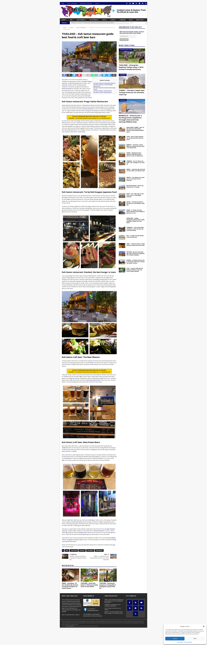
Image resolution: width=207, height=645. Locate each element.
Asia (71, 20)
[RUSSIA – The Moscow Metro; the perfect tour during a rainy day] (122, 203)
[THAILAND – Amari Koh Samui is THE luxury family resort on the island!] (89, 575)
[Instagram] (130, 3)
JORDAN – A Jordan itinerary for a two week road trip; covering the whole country (135, 261)
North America (81, 20)
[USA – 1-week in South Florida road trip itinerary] (122, 237)
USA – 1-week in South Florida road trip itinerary (135, 236)
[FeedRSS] (145, 3)
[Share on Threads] (114, 75)
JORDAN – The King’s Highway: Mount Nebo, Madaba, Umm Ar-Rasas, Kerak (114, 612)
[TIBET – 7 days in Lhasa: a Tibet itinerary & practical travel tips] (122, 245)
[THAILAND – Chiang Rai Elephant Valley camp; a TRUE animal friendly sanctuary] (132, 55)
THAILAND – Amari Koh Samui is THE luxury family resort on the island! (89, 585)
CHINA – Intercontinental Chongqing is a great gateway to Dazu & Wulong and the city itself (114, 601)
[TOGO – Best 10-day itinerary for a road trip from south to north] (122, 138)
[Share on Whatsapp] (94, 75)
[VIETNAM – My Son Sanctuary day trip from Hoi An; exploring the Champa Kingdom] (122, 253)
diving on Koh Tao (84, 532)
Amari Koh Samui (67, 88)
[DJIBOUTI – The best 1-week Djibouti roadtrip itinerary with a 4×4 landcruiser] (122, 146)
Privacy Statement (188, 642)
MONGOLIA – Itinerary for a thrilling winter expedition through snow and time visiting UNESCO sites (130, 118)
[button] (204, 626)
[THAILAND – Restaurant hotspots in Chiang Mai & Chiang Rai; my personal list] (108, 575)
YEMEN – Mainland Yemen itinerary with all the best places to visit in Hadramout (134, 154)
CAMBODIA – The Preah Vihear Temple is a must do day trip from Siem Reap (135, 229)
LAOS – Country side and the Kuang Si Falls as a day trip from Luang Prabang (134, 270)
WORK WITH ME (70, 614)
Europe (63, 20)
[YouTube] (133, 3)
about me (78, 606)
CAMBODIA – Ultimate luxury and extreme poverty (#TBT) (112, 605)
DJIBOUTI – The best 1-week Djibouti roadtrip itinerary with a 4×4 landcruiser (135, 146)
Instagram (70, 539)
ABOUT (63, 614)
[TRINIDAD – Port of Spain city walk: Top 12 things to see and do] (122, 162)
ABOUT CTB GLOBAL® (72, 3)
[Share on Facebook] (64, 75)
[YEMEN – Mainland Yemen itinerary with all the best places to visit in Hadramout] (122, 154)
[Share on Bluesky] (108, 75)
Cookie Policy (180, 642)
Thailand (64, 447)
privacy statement (70, 626)
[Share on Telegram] (104, 75)
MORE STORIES (139, 20)
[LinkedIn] (142, 3)
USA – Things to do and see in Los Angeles (113, 608)
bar (67, 550)
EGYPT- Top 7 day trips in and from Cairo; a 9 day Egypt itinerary (135, 195)
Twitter (64, 539)
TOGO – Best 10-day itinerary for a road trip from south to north (134, 138)
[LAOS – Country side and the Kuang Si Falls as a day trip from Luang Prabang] (122, 270)
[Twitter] (136, 3)
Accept (175, 638)
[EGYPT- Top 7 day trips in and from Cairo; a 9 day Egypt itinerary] (122, 195)
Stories (71, 27)
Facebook (112, 538)
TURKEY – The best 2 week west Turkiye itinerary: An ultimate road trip (131, 92)
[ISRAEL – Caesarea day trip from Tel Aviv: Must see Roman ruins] (122, 171)
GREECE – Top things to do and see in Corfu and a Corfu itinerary (135, 179)
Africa (104, 20)
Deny (195, 638)
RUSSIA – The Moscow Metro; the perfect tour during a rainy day (135, 203)
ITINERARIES (123, 20)
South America (94, 20)
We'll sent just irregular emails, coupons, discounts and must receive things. (132, 32)
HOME (62, 3)
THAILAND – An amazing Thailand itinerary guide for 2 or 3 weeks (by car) (89, 118)
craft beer (87, 96)
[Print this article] (89, 75)
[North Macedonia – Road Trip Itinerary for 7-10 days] (122, 187)
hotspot (82, 550)
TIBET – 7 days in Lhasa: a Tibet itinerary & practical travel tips (135, 244)
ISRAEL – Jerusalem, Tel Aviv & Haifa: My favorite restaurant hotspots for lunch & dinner (70, 585)
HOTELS (131, 20)
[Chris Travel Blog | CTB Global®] (103, 17)
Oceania (112, 20)
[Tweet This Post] (69, 75)
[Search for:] (137, 22)
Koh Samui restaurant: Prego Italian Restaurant (104, 83)
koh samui (90, 550)
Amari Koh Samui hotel (92, 380)
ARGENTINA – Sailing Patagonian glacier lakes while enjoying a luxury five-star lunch (135, 220)
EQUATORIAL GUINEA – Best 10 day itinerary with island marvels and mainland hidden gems (135, 130)
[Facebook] (126, 3)
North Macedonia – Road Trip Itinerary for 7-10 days (134, 186)
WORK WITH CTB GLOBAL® (86, 3)
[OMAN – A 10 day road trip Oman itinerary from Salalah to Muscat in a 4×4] (122, 211)
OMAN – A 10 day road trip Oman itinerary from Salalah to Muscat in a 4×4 (135, 211)
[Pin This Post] (79, 75)
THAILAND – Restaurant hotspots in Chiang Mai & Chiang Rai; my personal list (107, 585)
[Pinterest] (139, 3)
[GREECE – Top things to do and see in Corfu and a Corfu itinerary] (122, 179)
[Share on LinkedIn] (74, 75)
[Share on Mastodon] (99, 75)
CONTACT (97, 3)
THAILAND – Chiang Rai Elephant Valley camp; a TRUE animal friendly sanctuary (131, 67)
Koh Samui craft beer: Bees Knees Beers (103, 92)
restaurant (99, 550)
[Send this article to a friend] (84, 75)
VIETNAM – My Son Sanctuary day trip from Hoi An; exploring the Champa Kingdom (135, 253)
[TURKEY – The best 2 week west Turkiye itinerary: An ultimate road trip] (132, 81)
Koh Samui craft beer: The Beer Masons (103, 91)
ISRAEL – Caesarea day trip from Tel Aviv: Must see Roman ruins (135, 169)
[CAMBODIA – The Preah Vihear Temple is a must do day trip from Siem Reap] (122, 229)
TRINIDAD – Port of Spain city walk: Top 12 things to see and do (135, 162)
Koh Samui (76, 83)
